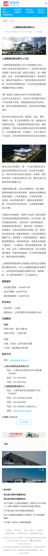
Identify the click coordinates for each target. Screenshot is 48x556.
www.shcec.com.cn (19, 360)
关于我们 (8, 530)
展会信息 (29, 10)
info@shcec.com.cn (22, 411)
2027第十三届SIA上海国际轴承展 (17, 522)
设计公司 (41, 10)
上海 (11, 21)
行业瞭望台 (30, 12)
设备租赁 (17, 12)
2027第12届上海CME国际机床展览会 (19, 511)
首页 (4, 10)
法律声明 (39, 530)
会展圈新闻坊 (7, 15)
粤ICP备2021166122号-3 (20, 541)
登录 (6, 417)
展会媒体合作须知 (36, 533)
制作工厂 (6, 12)
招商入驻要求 (28, 530)
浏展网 (5, 21)
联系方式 (18, 530)
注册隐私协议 (10, 533)
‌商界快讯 (41, 12)
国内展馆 (17, 10)
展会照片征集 (22, 533)
